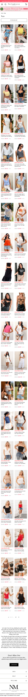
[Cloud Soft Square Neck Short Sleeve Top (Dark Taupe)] (7, 479)
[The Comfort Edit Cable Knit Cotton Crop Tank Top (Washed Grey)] (21, 152)
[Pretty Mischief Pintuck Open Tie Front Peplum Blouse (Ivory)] (7, 212)
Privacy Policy (14, 691)
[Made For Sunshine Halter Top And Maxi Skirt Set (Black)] (7, 272)
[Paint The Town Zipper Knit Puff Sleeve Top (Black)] (21, 93)
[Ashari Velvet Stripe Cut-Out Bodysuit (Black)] (7, 302)
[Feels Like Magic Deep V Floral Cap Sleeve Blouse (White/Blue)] (21, 182)
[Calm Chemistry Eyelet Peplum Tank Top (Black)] (21, 595)
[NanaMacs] (14, 4)
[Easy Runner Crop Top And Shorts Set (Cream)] (7, 360)
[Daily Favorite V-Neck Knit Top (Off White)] (7, 538)
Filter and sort (13, 20)
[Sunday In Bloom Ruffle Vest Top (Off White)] (21, 420)
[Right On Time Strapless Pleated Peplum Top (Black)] (21, 567)
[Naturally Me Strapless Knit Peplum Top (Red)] (21, 509)
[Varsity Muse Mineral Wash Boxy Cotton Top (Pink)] (7, 331)
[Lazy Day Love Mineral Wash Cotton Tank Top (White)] (21, 331)
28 (15, 617)
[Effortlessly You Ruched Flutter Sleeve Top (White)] (7, 123)
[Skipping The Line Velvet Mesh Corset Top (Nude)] (21, 302)
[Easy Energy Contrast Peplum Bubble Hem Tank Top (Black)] (21, 63)
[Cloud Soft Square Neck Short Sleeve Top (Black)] (7, 509)
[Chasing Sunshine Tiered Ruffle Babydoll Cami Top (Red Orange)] (7, 242)
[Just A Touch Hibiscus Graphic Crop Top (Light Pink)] (21, 212)
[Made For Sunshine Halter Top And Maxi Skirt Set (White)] (21, 360)
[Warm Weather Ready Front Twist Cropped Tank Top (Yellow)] (21, 33)
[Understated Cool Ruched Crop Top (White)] (21, 479)
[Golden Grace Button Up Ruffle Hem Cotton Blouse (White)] (7, 152)
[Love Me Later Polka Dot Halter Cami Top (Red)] (7, 595)
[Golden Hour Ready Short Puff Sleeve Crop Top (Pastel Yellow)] (7, 93)
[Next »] (18, 617)
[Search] (6, 4)
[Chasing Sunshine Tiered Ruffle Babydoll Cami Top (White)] (7, 390)
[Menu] (2, 4)
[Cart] (26, 4)
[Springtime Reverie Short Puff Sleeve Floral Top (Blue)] (7, 33)
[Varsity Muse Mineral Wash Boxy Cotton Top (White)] (21, 242)
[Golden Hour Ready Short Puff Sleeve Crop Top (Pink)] (7, 63)
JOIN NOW (14, 664)
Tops (5, 13)
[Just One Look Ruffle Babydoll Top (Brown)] (7, 567)
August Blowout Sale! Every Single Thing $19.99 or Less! (12, 1)
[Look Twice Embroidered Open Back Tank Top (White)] (21, 390)
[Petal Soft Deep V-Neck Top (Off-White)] (7, 450)
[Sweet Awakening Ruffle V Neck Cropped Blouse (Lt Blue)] (7, 182)
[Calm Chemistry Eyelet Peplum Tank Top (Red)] (21, 538)
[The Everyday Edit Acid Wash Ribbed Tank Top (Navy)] (7, 420)
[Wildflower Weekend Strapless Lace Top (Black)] (21, 450)
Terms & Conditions (23, 690)
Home (2, 13)
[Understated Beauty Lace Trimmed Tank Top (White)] (21, 123)
